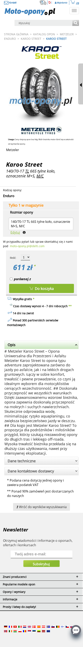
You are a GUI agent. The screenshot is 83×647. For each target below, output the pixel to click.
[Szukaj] (75, 23)
